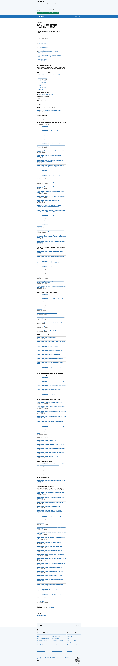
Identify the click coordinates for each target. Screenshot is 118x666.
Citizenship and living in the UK (42, 644)
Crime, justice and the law (42, 646)
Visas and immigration (56, 648)
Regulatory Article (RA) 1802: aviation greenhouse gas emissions (49, 473)
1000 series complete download (43, 47)
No (54, 625)
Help (38, 657)
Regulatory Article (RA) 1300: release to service (46, 337)
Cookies (44, 657)
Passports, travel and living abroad (58, 646)
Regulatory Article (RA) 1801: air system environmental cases (49, 469)
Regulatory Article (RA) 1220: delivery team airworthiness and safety (50, 554)
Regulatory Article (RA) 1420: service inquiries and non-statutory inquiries (51, 385)
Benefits (38, 636)
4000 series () (42, 85)
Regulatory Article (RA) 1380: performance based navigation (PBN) (50, 358)
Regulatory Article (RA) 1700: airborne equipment (46, 440)
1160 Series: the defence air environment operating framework (48, 51)
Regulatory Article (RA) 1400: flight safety (45, 377)
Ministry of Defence (45, 36)
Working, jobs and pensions (57, 651)
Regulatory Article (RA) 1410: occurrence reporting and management (50, 381)
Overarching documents (42, 78)
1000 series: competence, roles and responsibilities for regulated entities (49, 50)
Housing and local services (57, 642)
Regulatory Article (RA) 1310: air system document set (47, 346)
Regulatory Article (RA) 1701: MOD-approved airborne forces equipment (51, 444)
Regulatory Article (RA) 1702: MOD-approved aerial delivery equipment (51, 448)
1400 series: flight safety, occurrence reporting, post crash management (49, 55)
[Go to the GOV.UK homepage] (40, 16)
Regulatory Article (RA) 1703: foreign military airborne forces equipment (51, 452)
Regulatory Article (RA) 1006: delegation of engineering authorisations (51, 139)
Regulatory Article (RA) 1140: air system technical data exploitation (50, 546)
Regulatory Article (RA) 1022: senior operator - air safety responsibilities (51, 196)
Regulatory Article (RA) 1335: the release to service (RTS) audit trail (50, 575)
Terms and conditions (65, 657)
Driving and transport (41, 651)
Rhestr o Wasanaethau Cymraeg (43, 658)
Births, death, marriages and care (43, 638)
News (68, 638)
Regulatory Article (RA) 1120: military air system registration (48, 506)
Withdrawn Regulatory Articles (43, 61)
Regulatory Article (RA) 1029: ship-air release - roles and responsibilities (51, 220)
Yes (48, 625)
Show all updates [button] (51, 607)
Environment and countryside (57, 640)
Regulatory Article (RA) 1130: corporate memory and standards (49, 542)
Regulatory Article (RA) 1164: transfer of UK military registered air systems (51, 271)
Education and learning (56, 636)
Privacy (41, 657)
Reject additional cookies (53, 12)
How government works (71, 648)
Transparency (69, 646)
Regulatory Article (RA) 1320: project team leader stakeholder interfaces (51, 563)
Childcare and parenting (41, 642)
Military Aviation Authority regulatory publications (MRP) (49, 74)
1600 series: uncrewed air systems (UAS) (44, 56)
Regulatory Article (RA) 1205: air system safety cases (47, 303)
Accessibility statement (51, 657)
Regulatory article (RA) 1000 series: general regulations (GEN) (49, 110)
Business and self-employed (42, 640)
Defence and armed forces (41, 615)
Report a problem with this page (74, 625)
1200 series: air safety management (43, 52)
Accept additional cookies (42, 12)
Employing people (55, 638)
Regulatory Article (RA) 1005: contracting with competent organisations (51, 135)
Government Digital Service (55, 658)
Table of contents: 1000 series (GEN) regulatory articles (48, 117)
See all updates (51, 39)
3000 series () (42, 84)
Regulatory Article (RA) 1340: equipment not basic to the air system (50, 350)
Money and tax (55, 644)
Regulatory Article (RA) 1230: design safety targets (47, 330)
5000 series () (42, 87)
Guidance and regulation (72, 640)
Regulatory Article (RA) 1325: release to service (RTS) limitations (49, 567)
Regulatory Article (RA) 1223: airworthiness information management (50, 322)
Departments (69, 636)
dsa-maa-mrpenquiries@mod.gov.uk (46, 94)
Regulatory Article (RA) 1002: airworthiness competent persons (49, 126)
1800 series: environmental (42, 59)
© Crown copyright (77, 663)
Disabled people (40, 648)
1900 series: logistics (41, 60)
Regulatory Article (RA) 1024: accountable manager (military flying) (50, 502)
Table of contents (40, 48)
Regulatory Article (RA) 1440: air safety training (46, 394)
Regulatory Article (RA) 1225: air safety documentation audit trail (50, 326)
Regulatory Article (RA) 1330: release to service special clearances (50, 571)
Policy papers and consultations (73, 644)
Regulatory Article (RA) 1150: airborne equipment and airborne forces (50, 550)
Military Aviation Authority (54, 36)
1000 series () (42, 80)
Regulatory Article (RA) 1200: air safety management (47, 294)
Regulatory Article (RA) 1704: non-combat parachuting (47, 456)
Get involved (69, 651)
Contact (58, 657)
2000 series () (42, 82)
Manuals (40, 89)
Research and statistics (71, 642)
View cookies (62, 12)
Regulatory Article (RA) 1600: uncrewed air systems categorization (50, 402)
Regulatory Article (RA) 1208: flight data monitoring (47, 313)
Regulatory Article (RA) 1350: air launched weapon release (48, 354)
